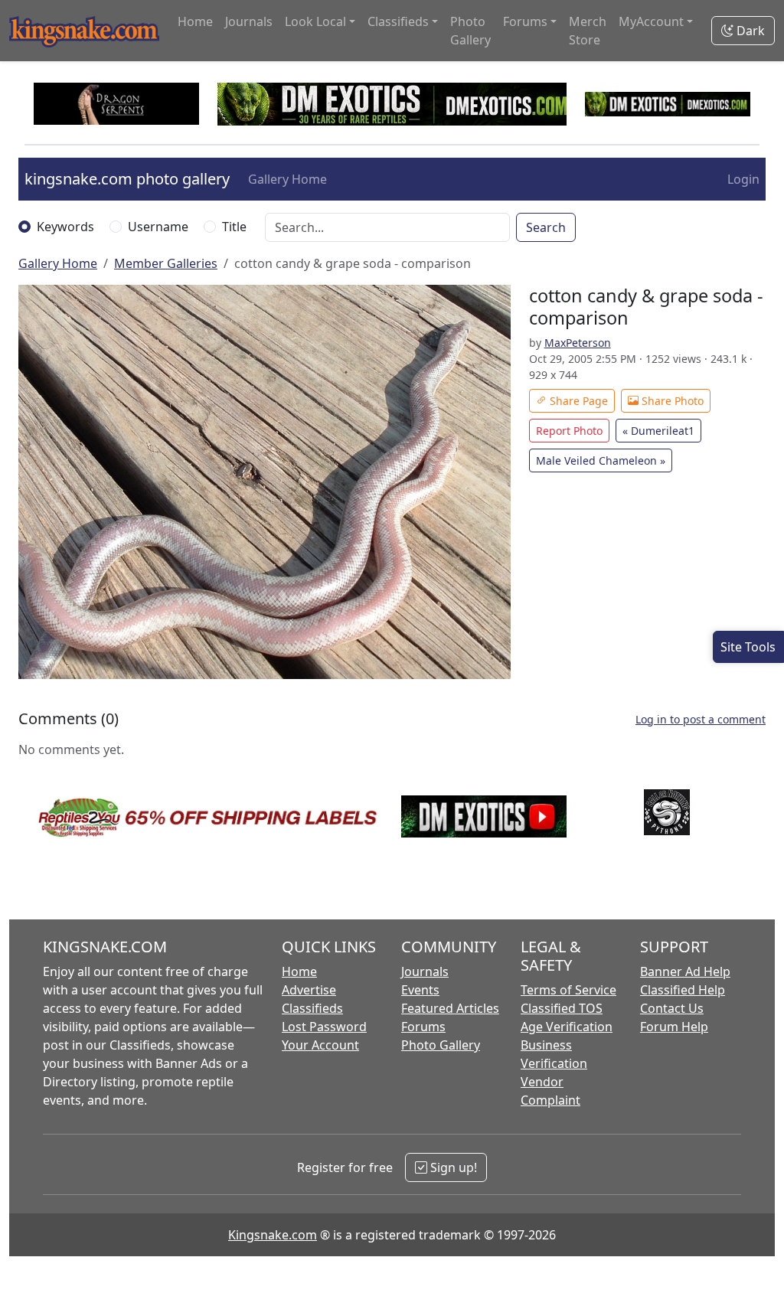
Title (234, 226)
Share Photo (671, 400)
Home (195, 21)
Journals (249, 21)
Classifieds (312, 1008)
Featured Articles (450, 1008)
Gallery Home (287, 179)
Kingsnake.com (272, 1234)
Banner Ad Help (685, 971)
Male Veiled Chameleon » (600, 460)
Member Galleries (165, 263)
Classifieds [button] (398, 21)
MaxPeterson (577, 342)
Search (546, 227)
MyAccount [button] (651, 21)
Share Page (577, 400)
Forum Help (674, 1026)
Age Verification (566, 1026)
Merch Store (587, 30)
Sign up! (452, 1167)
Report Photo (569, 430)
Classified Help (682, 989)
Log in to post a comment (700, 719)
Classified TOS (562, 1008)
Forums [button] (525, 21)
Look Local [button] (315, 21)
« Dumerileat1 (658, 430)
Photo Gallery (470, 30)
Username (158, 226)
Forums (423, 1026)
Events (420, 989)
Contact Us (672, 1008)
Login (743, 179)
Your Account (320, 1045)
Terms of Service (568, 989)
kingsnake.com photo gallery (127, 178)
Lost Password (324, 1026)
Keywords (65, 226)
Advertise (309, 989)
